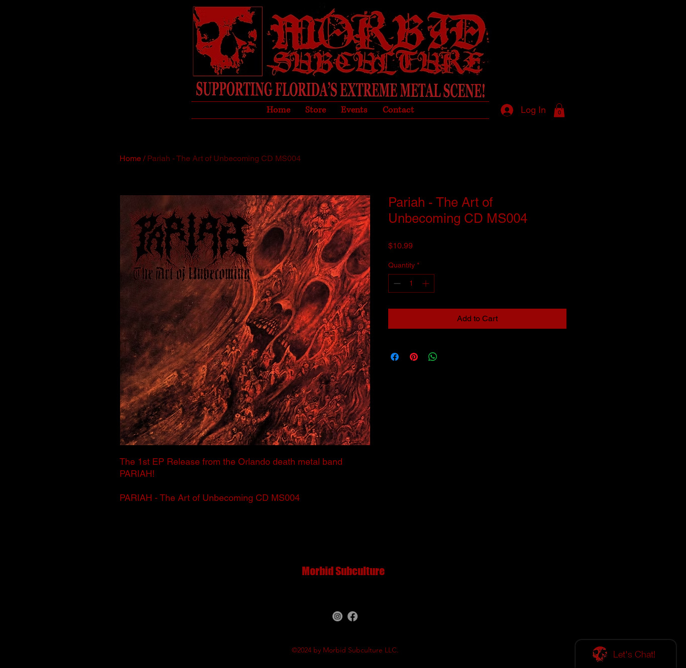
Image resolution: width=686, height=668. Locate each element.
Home (130, 158)
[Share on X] (452, 357)
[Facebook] (353, 616)
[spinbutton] (411, 283)
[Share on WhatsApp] (433, 357)
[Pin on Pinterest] (414, 357)
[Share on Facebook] (395, 357)
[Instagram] (337, 616)
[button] (559, 110)
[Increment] (426, 283)
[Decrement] (396, 283)
